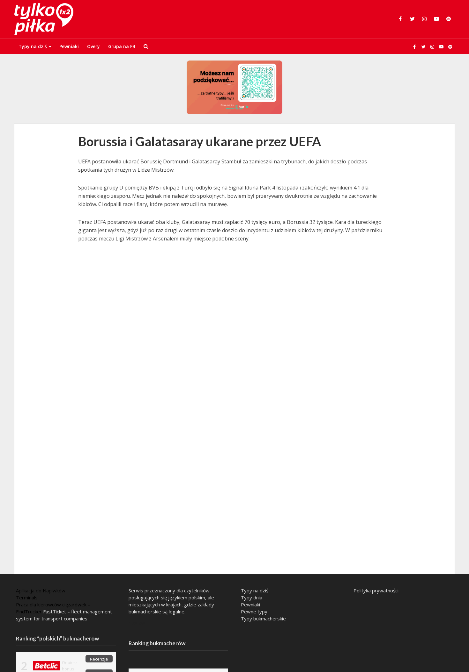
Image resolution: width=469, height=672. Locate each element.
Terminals (27, 597)
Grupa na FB (121, 46)
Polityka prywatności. (376, 590)
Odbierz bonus (70, 665)
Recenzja (99, 659)
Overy (93, 46)
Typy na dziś (33, 46)
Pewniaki (69, 46)
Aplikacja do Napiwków (40, 590)
